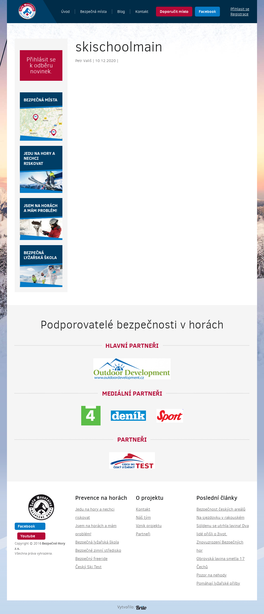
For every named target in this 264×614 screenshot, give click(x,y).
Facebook (207, 11)
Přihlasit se (239, 9)
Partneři (143, 534)
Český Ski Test (88, 566)
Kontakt (141, 11)
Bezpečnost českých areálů (220, 509)
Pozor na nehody (211, 575)
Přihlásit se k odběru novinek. (41, 65)
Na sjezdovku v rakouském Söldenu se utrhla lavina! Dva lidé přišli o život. (222, 526)
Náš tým (143, 517)
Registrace (239, 14)
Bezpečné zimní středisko (98, 550)
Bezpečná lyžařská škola (97, 542)
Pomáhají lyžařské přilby (218, 583)
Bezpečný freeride (91, 558)
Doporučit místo (174, 11)
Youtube (27, 536)
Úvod (65, 11)
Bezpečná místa (93, 11)
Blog (121, 11)
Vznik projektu (149, 525)
